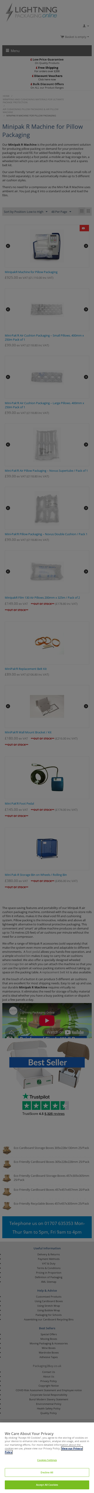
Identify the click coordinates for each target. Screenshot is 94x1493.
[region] (47, 1457)
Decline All (47, 1472)
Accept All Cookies (47, 1484)
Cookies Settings (47, 1460)
